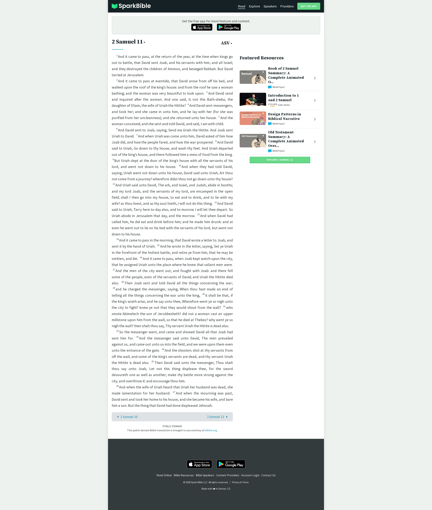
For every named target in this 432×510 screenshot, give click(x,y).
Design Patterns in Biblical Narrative (284, 116)
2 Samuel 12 (215, 417)
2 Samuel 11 (127, 41)
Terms (245, 482)
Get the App (309, 6)
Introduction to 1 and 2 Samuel (283, 97)
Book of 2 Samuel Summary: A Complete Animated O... (286, 75)
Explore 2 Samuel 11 (280, 159)
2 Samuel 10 (129, 417)
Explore (254, 6)
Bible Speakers (205, 475)
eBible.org (211, 430)
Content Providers (227, 475)
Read (241, 6)
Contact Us (268, 475)
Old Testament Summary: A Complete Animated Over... (286, 139)
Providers (287, 6)
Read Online (164, 475)
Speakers (270, 6)
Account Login (250, 475)
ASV (225, 43)
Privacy (236, 482)
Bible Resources (184, 475)
